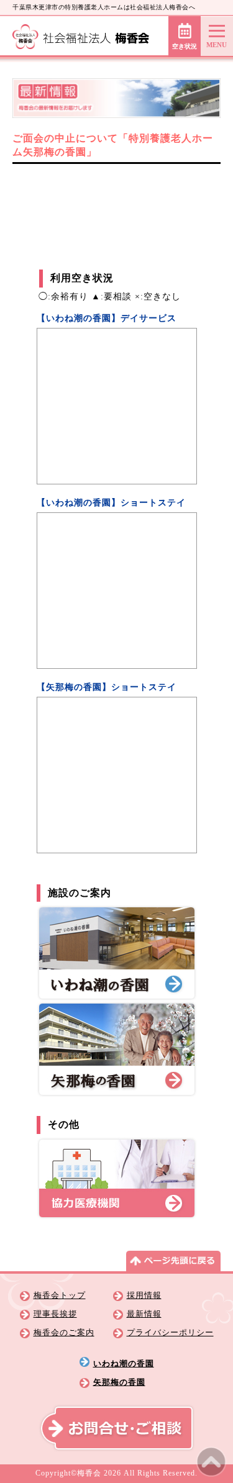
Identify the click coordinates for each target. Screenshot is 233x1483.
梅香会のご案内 (64, 1332)
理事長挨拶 (55, 1314)
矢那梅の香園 (119, 1382)
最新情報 (144, 1314)
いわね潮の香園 (123, 1363)
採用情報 (144, 1295)
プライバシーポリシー (170, 1332)
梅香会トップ (60, 1295)
